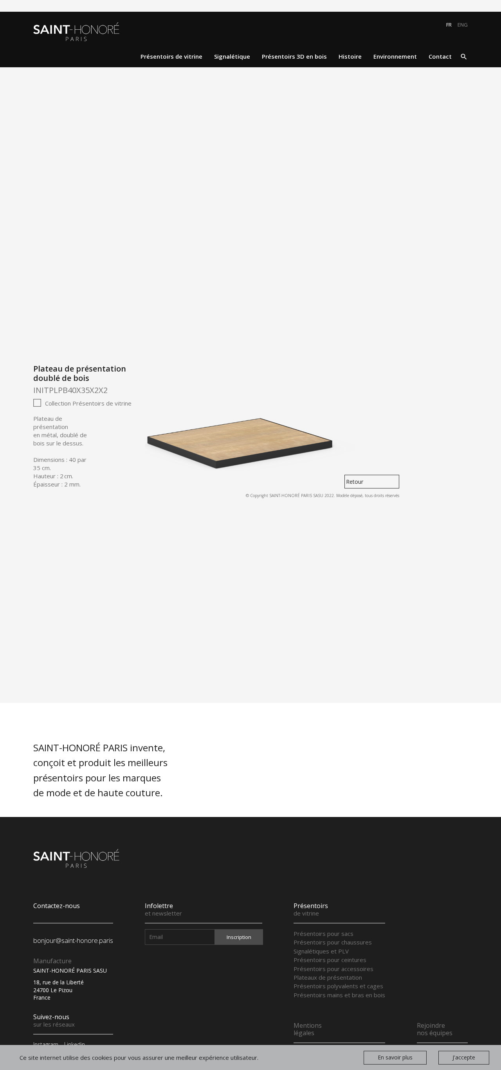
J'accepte (463, 1057)
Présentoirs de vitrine (171, 56)
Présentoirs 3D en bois (294, 56)
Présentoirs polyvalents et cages (338, 986)
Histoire (350, 56)
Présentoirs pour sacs (323, 933)
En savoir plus (395, 1057)
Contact (440, 56)
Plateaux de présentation (328, 977)
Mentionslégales (308, 1029)
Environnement (395, 56)
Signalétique (232, 56)
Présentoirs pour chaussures (333, 942)
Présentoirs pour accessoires (333, 969)
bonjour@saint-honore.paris (73, 940)
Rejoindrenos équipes (434, 1029)
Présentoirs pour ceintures (330, 960)
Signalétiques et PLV (321, 951)
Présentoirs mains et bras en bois (339, 995)
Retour (354, 481)
